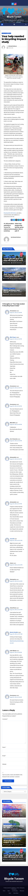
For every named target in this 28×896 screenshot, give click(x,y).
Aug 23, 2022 (8, 859)
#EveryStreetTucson (8, 809)
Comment (5, 719)
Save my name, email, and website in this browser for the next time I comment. (12, 775)
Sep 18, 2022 (8, 815)
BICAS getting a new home (11, 291)
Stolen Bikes (15, 893)
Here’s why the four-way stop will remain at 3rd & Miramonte (13, 260)
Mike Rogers (13, 337)
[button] (25, 24)
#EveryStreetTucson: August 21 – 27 (11, 841)
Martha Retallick (14, 632)
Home (4, 890)
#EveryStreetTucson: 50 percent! (12, 812)
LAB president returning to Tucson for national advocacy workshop (9, 227)
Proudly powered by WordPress (10, 887)
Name (4, 747)
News (10, 33)
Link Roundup (15, 890)
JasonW (12, 538)
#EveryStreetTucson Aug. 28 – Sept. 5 (13, 827)
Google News (4, 33)
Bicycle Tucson (14, 16)
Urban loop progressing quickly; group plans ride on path (19, 227)
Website (4, 764)
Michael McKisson (12, 46)
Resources (22, 890)
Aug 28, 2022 (8, 844)
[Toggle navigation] (14, 24)
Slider (13, 256)
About (10, 893)
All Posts (6, 256)
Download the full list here (10, 213)
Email (4, 755)
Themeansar (13, 889)
